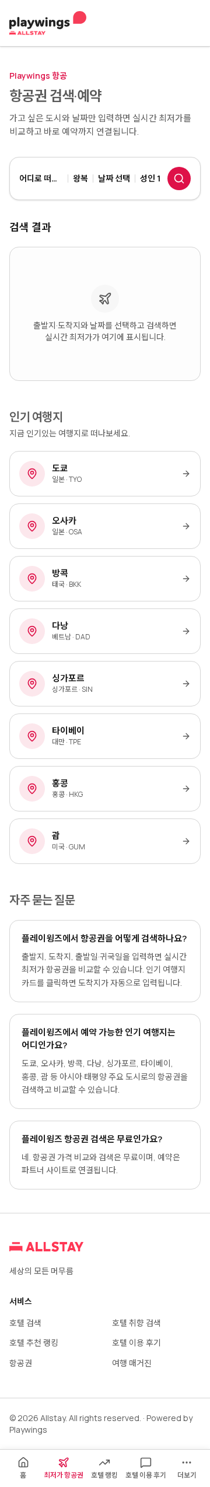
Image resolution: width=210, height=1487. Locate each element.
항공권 (20, 1363)
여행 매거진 (132, 1363)
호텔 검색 (25, 1322)
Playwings (28, 1429)
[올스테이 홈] (47, 23)
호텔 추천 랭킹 (33, 1342)
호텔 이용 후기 (136, 1342)
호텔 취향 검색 (136, 1322)
